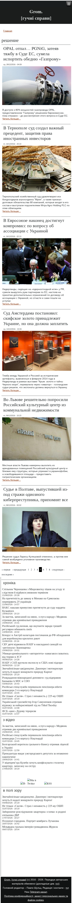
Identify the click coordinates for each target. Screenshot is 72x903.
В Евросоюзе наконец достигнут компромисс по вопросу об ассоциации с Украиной (33, 225)
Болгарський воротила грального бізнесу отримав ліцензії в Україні (35, 745)
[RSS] (48, 783)
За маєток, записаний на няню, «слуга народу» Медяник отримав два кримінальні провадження (34, 618)
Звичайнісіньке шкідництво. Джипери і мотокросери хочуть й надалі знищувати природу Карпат (32, 670)
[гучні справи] (19, 879)
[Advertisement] (36, 854)
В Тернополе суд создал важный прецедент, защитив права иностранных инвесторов (33, 133)
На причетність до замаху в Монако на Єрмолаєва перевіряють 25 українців (30, 599)
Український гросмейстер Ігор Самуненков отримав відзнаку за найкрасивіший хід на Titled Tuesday (32, 703)
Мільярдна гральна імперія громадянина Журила (30, 826)
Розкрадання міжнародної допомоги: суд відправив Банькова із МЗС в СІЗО (31, 679)
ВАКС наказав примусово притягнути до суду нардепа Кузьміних (33, 609)
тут (57, 883)
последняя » (8, 574)
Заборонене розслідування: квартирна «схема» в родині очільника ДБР (34, 813)
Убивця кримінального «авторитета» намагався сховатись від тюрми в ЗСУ (35, 655)
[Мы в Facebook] (23, 783)
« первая (6, 569)
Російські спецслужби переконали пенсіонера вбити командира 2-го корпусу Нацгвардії (32, 688)
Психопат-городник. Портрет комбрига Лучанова (30, 821)
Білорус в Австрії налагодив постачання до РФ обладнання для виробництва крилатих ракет (36, 636)
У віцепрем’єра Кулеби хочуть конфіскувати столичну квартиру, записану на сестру (33, 764)
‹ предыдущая (19, 569)
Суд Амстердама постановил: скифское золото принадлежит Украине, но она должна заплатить (35, 318)
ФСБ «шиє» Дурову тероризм (19, 711)
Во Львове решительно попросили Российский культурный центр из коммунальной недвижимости (35, 404)
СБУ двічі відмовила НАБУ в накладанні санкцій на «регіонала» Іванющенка (32, 645)
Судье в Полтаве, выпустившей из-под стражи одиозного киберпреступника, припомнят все (35, 494)
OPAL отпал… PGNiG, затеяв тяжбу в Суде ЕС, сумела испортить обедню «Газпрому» (32, 53)
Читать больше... (11, 118)
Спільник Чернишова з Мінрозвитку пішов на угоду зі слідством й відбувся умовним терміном (33, 590)
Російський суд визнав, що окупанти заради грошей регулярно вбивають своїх (32, 627)
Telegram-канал (38, 891)
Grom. (36, 11)
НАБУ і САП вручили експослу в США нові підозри (32, 662)
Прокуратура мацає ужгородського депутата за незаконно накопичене (35, 755)
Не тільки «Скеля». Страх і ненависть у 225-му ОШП (32, 696)
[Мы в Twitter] (34, 783)
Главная (7, 31)
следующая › (58, 569)
